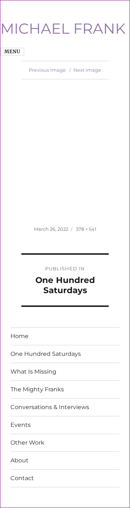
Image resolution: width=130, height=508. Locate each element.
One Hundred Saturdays (45, 353)
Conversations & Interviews (49, 407)
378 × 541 (86, 229)
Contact (22, 478)
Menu (12, 52)
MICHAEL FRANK (62, 28)
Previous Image (47, 70)
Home (19, 336)
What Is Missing (33, 371)
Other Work (27, 442)
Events (20, 424)
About (19, 460)
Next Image (87, 70)
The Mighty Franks (37, 389)
